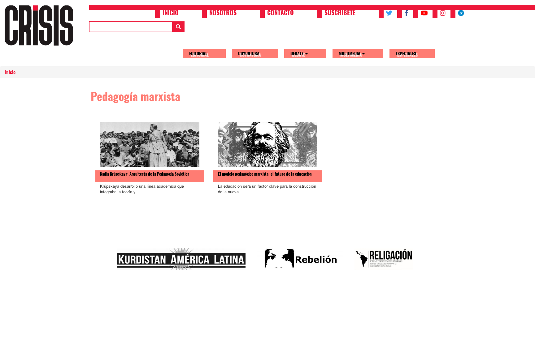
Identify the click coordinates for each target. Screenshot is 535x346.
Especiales (406, 53)
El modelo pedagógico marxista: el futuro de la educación (265, 174)
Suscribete (339, 13)
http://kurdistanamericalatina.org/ (183, 261)
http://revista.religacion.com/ (386, 261)
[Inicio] (41, 25)
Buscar (178, 26)
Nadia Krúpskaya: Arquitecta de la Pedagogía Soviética (144, 174)
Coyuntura (248, 53)
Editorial (198, 53)
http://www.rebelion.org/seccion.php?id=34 (302, 261)
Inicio (171, 13)
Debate (297, 53)
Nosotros (223, 13)
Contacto (280, 13)
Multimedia (350, 53)
